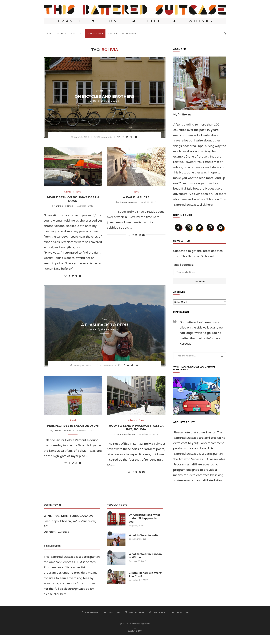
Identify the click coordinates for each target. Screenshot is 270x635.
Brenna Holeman (110, 101)
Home (49, 33)
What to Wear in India (143, 535)
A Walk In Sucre (136, 197)
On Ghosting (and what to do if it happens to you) (144, 518)
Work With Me (129, 33)
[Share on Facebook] (123, 137)
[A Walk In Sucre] (136, 166)
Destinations (94, 33)
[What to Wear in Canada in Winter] (116, 558)
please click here (55, 594)
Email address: (183, 265)
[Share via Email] (136, 137)
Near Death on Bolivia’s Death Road (73, 199)
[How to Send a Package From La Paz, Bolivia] (136, 395)
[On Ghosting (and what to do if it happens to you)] (116, 519)
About (60, 33)
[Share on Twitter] (127, 137)
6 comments (106, 365)
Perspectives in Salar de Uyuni (73, 425)
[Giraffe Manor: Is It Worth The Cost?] (116, 577)
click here (206, 204)
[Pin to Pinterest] (131, 137)
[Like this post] (118, 137)
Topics (111, 33)
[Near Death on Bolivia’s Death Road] (73, 166)
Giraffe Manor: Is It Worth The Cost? (145, 574)
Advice (131, 420)
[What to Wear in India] (116, 540)
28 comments (104, 137)
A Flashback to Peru (104, 325)
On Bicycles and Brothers (104, 96)
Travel (110, 91)
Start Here (76, 33)
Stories (99, 91)
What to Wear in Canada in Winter (145, 556)
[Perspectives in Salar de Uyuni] (73, 395)
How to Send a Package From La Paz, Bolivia (136, 427)
